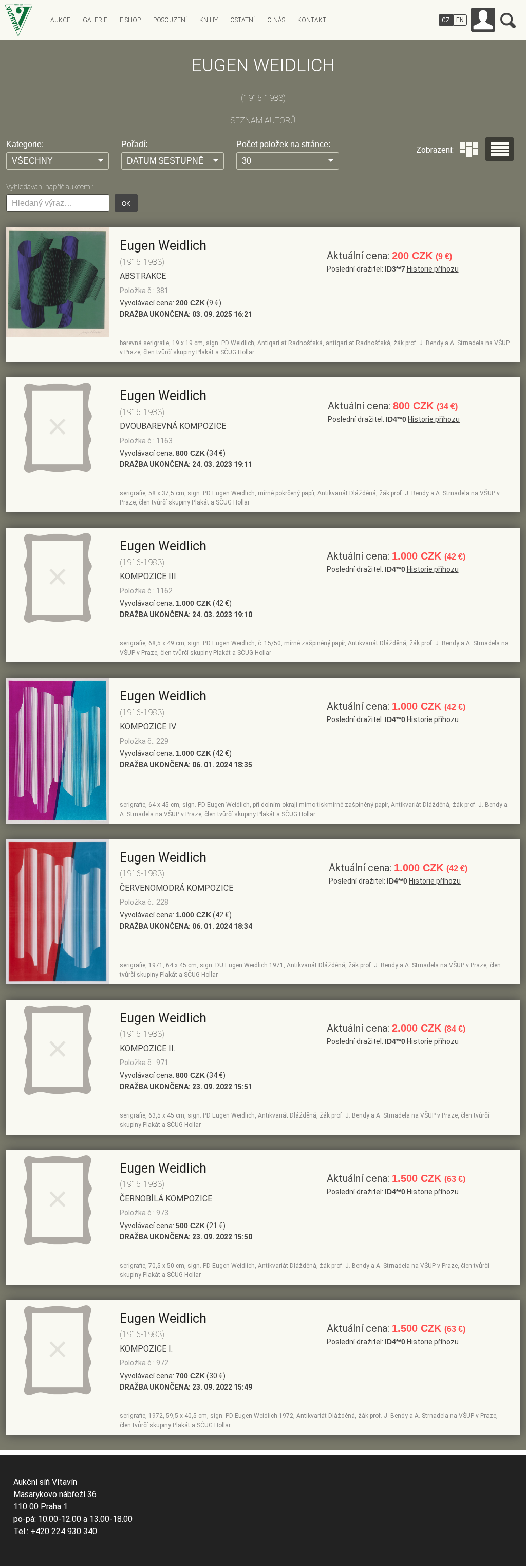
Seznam (500, 149)
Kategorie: (25, 144)
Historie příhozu (433, 269)
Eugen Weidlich (163, 245)
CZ (446, 20)
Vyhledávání (508, 20)
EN (460, 20)
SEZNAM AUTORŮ (263, 120)
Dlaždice (469, 149)
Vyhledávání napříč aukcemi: (49, 187)
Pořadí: (134, 144)
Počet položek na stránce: (283, 144)
